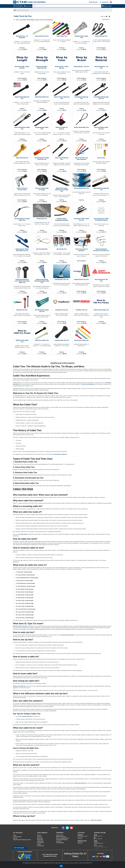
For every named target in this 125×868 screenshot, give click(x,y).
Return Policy (40, 838)
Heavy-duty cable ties (80, 783)
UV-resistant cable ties (26, 716)
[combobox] (66, 6)
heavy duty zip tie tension (67, 635)
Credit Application (60, 842)
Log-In (14, 835)
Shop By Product (105, 19)
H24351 (22, 847)
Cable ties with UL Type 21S (20, 626)
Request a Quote (59, 835)
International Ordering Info (61, 839)
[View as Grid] (109, 16)
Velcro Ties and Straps (88, 384)
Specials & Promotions (61, 836)
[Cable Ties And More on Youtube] (72, 828)
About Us (39, 835)
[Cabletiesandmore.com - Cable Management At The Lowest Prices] (15, 2)
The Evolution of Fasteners (60, 454)
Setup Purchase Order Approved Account (22, 839)
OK (61, 866)
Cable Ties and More (96, 820)
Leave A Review (40, 842)
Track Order (29, 6)
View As (103, 16)
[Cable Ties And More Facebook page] (64, 828)
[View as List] (106, 16)
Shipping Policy (40, 841)
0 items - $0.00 (107, 6)
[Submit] (34, 5)
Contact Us (39, 836)
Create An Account (17, 836)
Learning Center (40, 845)
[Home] (14, 10)
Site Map (39, 844)
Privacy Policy (40, 839)
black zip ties (24, 534)
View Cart (15, 838)
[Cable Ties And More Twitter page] (68, 828)
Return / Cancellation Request (62, 838)
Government (58, 841)
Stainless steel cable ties (19, 686)
